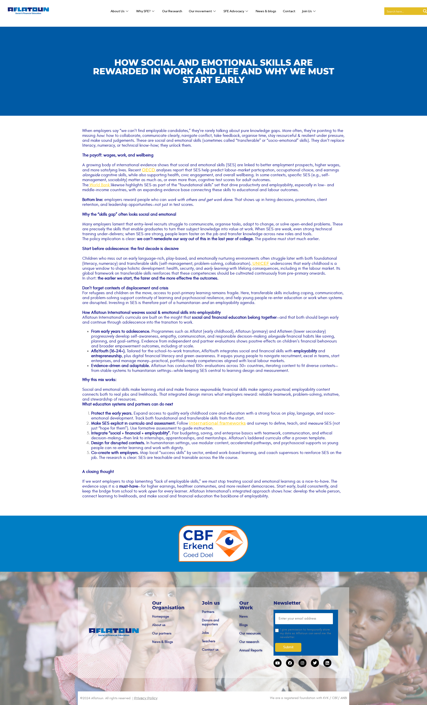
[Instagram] (302, 663)
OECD (148, 169)
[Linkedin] (327, 663)
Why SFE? (143, 11)
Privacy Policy (145, 698)
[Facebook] (290, 663)
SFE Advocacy (234, 11)
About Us (118, 11)
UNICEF (260, 263)
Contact (289, 11)
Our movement (200, 11)
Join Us (307, 11)
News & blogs (266, 11)
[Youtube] (278, 663)
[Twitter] (315, 663)
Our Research (172, 11)
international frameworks (217, 423)
